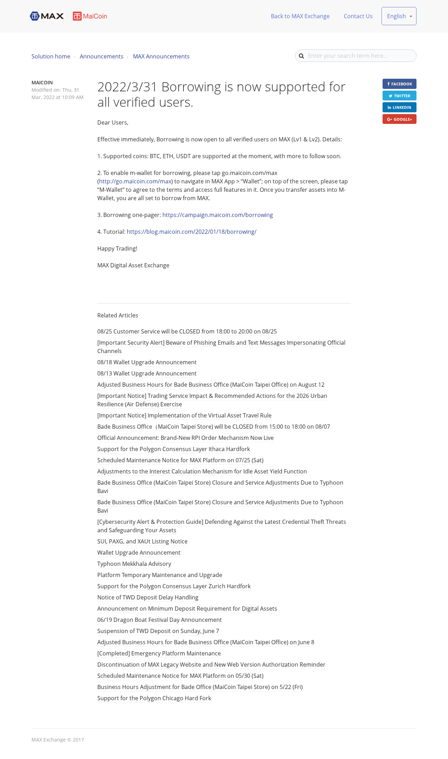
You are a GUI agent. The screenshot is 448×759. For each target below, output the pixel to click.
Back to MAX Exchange (300, 16)
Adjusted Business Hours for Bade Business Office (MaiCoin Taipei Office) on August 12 (210, 384)
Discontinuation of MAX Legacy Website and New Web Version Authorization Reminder (211, 664)
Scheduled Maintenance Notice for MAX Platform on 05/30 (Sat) (180, 676)
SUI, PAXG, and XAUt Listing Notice (142, 541)
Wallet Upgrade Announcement (139, 552)
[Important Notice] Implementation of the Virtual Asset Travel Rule (184, 415)
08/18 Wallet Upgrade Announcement (147, 362)
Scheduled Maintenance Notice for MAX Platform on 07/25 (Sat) (180, 460)
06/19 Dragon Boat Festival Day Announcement (159, 620)
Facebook (401, 83)
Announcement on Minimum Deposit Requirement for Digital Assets (187, 608)
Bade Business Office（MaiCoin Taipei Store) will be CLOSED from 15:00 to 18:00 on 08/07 (213, 426)
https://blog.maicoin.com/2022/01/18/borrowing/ (192, 232)
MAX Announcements (161, 56)
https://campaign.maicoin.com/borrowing (217, 215)
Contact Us (358, 16)
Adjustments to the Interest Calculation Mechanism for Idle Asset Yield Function (202, 471)
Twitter (402, 95)
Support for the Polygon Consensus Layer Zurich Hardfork (174, 586)
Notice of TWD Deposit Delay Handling (147, 597)
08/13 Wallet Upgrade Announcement (147, 373)
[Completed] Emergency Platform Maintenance (159, 653)
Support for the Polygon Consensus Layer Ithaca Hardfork (173, 449)
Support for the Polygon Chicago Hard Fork (154, 698)
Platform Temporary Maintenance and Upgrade (159, 575)
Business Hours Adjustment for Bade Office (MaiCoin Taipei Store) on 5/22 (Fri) (200, 687)
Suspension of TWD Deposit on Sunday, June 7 (158, 631)
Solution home (50, 56)
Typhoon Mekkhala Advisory (134, 564)
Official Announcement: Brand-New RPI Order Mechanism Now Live (185, 438)
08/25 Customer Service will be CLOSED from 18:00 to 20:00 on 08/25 (187, 331)
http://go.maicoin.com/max (135, 181)
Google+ (403, 119)
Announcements (102, 56)
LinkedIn (402, 107)
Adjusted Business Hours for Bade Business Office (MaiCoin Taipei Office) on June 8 (205, 642)
